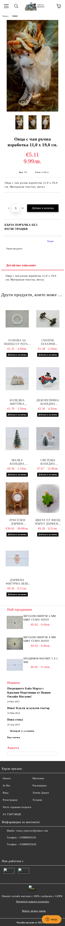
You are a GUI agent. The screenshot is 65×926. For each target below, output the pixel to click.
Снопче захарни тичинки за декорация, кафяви (48, 342)
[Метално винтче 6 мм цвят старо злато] (14, 622)
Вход (5, 792)
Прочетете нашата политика (32, 901)
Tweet (50, 241)
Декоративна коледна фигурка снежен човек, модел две (47, 402)
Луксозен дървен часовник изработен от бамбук (17, 522)
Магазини (38, 778)
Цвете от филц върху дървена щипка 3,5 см (47, 522)
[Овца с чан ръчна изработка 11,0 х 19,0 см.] (32, 110)
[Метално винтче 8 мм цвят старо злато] (14, 644)
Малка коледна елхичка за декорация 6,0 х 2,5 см (17, 462)
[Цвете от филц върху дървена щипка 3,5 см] (47, 498)
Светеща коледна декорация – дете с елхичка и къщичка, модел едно (48, 462)
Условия (37, 800)
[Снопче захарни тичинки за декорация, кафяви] (47, 319)
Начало (5, 16)
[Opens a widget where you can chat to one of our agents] (51, 919)
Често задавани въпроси (17, 807)
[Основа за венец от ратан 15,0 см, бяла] (17, 319)
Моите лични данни (34, 911)
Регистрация (10, 800)
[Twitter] (14, 852)
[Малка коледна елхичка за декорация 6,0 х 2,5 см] (17, 438)
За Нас (6, 785)
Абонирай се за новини (22, 731)
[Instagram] (22, 852)
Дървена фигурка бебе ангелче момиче (17, 581)
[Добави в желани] (58, 198)
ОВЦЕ (15, 16)
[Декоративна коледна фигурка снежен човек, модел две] (47, 379)
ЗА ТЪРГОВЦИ (12, 814)
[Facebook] (6, 852)
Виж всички (13, 737)
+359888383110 (27, 837)
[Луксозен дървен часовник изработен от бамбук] (17, 498)
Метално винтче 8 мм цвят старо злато (39, 639)
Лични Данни (40, 792)
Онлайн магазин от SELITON (32, 922)
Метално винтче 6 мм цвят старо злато (39, 618)
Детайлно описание (21, 265)
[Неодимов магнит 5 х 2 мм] (14, 665)
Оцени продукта (14, 248)
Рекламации (39, 785)
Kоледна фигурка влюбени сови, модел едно (17, 402)
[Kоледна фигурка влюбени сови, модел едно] (17, 379)
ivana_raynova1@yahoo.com (32, 830)
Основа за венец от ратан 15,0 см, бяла (17, 342)
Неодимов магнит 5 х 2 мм (40, 660)
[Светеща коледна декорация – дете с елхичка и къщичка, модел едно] (47, 438)
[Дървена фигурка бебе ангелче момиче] (17, 558)
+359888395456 (27, 844)
